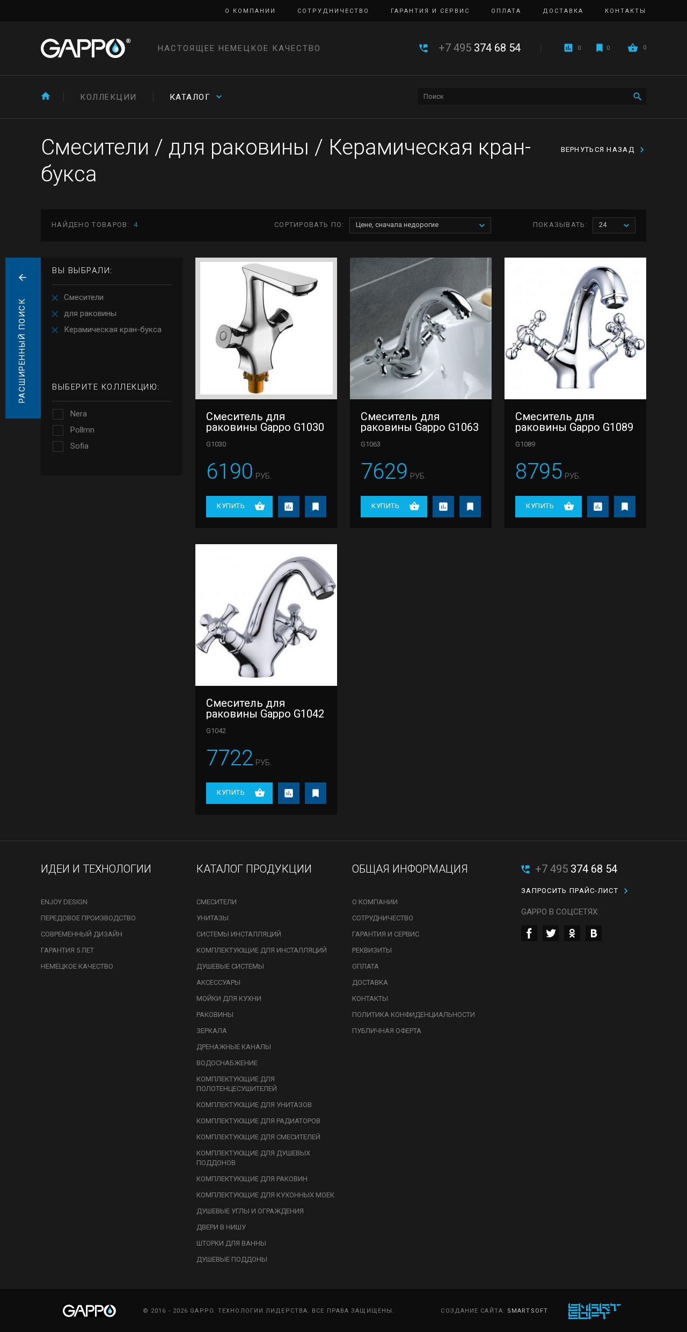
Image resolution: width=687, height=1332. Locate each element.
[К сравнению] (288, 506)
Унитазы (212, 918)
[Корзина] (632, 47)
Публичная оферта (386, 1031)
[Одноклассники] (572, 933)
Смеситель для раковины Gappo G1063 (420, 422)
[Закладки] (599, 47)
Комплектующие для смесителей (258, 1137)
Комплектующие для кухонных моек (265, 1195)
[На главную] (45, 96)
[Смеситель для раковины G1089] (575, 328)
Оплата (506, 11)
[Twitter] (551, 933)
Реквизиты (372, 950)
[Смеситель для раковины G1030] (266, 328)
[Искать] (637, 96)
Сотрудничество (333, 11)
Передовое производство (88, 918)
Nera (78, 414)
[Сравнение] (568, 47)
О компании (250, 11)
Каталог (190, 97)
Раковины (214, 1015)
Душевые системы (230, 966)
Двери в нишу (221, 1227)
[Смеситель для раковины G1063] (421, 328)
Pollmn (82, 430)
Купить (231, 506)
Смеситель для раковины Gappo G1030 (265, 422)
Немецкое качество (77, 966)
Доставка (563, 11)
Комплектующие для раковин (252, 1179)
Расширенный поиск (22, 351)
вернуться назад (598, 149)
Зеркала (211, 1031)
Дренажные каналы (233, 1047)
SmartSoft (527, 1310)
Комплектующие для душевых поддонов (253, 1158)
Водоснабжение (227, 1063)
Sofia (79, 446)
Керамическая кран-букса (113, 329)
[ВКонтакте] (594, 933)
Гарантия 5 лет (67, 950)
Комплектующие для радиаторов (258, 1121)
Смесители (84, 297)
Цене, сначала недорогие (397, 225)
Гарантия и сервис (430, 11)
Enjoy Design (64, 902)
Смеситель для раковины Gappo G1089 (574, 422)
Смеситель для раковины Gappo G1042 (265, 708)
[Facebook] (529, 933)
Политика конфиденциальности (413, 1015)
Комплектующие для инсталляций (261, 950)
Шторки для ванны (231, 1243)
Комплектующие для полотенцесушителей (236, 1084)
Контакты (625, 11)
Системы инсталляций (238, 934)
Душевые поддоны (231, 1259)
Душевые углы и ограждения (250, 1211)
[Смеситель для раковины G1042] (266, 615)
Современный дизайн (81, 934)
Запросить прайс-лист (569, 891)
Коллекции (108, 97)
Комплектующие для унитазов (254, 1105)
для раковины (90, 313)
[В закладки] (315, 506)
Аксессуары (218, 982)
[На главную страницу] (86, 48)
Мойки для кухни (228, 998)
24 (602, 225)
